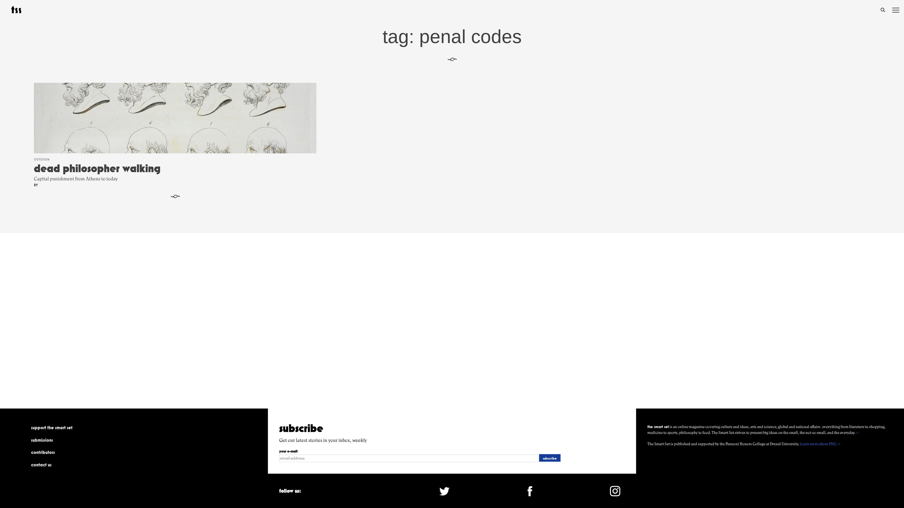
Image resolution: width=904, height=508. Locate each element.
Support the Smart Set (52, 428)
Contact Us (41, 465)
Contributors (43, 452)
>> (857, 432)
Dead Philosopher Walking (97, 168)
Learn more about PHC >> (820, 444)
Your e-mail (288, 451)
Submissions (42, 440)
